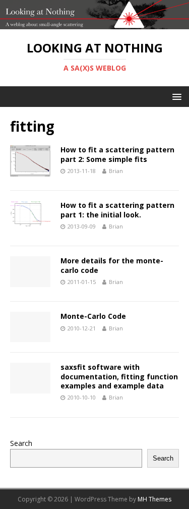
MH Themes (154, 499)
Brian (116, 171)
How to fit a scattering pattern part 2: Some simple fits (117, 154)
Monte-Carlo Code (93, 316)
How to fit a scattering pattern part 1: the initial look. (117, 209)
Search (21, 443)
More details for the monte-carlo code (111, 265)
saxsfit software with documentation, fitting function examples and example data (119, 376)
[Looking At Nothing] (94, 23)
